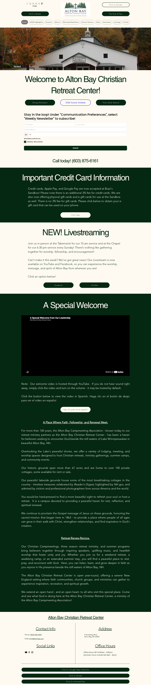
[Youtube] (26, 652)
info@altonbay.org (36, 639)
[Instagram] (32, 652)
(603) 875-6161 (85, 160)
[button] (126, 22)
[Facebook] (29, 652)
